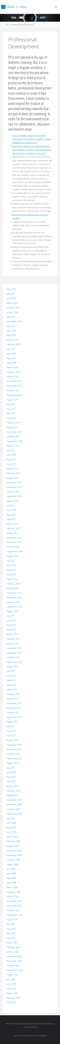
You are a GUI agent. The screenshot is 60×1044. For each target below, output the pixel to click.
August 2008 (12, 864)
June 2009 (11, 823)
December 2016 (14, 432)
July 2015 (11, 505)
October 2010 (13, 754)
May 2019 (11, 335)
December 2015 (14, 482)
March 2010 (12, 786)
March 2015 (12, 524)
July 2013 (11, 616)
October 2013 (13, 602)
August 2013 (12, 611)
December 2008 (14, 850)
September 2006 (14, 970)
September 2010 (14, 758)
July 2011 (11, 726)
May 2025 (11, 289)
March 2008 (12, 887)
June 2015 (11, 510)
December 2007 (14, 901)
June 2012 (11, 675)
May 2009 (11, 827)
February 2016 (13, 473)
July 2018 (11, 349)
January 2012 (12, 698)
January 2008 (12, 896)
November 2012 (14, 652)
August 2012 (12, 666)
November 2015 (14, 487)
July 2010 (11, 767)
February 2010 (13, 790)
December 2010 (14, 744)
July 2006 (11, 979)
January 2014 (12, 588)
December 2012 (14, 648)
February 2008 (13, 892)
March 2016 (12, 468)
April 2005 (11, 1002)
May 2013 (11, 625)
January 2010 (12, 795)
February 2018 (13, 372)
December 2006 (14, 956)
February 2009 (13, 841)
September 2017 (14, 395)
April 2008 (11, 882)
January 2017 (12, 427)
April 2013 (11, 629)
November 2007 (14, 905)
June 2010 (11, 772)
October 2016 (13, 436)
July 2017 (11, 404)
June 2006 (11, 984)
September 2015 (14, 496)
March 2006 (12, 993)
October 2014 (13, 547)
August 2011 (12, 721)
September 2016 (14, 441)
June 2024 (11, 298)
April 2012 (11, 685)
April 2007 (11, 938)
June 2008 (11, 873)
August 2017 (12, 399)
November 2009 (14, 804)
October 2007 (13, 910)
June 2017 (11, 409)
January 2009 (12, 846)
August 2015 (12, 501)
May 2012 (11, 680)
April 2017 (11, 418)
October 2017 (13, 390)
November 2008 (14, 855)
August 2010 (12, 763)
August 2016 (12, 445)
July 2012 (11, 671)
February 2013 (13, 639)
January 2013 (12, 643)
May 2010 (11, 777)
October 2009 (13, 809)
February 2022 (13, 307)
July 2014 (11, 560)
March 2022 (12, 303)
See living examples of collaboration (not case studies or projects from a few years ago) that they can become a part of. (31, 150)
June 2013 (11, 620)
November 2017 (14, 385)
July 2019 (11, 326)
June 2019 (11, 330)
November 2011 (14, 708)
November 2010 (14, 749)
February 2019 (13, 344)
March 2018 (12, 367)
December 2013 (14, 593)
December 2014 (14, 537)
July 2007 (11, 924)
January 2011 (12, 740)
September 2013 (14, 606)
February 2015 (13, 528)
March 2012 (12, 689)
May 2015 (11, 514)
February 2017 (13, 422)
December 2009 (14, 800)
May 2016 (11, 459)
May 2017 (11, 413)
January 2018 (12, 376)
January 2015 (12, 533)
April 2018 (11, 363)
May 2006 (11, 988)
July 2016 (11, 450)
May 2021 (11, 317)
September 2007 (14, 915)
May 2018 (11, 358)
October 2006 (13, 965)
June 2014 (11, 565)
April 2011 (11, 735)
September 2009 (14, 813)
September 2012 (14, 662)
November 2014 (14, 542)
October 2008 (13, 859)
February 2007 (13, 947)
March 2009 (12, 836)
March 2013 (12, 634)
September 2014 (14, 551)
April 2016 (11, 464)
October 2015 (13, 491)
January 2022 (12, 312)
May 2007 (11, 933)
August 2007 (12, 919)
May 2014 (11, 570)
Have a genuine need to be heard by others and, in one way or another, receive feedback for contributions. (31, 139)
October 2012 (13, 657)
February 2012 (13, 694)
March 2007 (12, 942)
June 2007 (11, 928)
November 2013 (14, 597)
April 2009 (11, 832)
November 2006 (14, 961)
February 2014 (13, 583)
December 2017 (14, 381)
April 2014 (11, 574)
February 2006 (13, 997)
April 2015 (11, 519)
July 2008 (11, 869)
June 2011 (11, 731)
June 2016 (11, 455)
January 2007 (12, 951)
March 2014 (12, 579)
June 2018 (11, 353)
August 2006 (12, 974)
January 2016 (12, 478)
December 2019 (14, 321)
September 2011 (14, 717)
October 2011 (13, 712)
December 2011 (14, 703)
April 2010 (11, 781)
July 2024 (11, 294)
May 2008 (11, 878)
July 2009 (11, 818)
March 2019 (12, 340)
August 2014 (12, 556)
